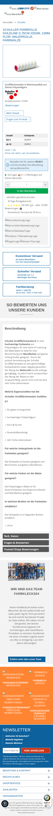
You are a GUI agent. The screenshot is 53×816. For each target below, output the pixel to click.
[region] (26, 60)
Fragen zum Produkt (17, 119)
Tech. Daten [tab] (11, 536)
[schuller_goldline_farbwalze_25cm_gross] (26, 60)
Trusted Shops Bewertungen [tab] (21, 549)
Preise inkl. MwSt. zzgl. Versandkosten (22, 153)
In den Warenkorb (26, 190)
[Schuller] (11, 94)
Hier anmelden (34, 750)
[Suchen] (16, 8)
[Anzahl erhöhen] (45, 184)
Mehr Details (13, 113)
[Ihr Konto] (41, 8)
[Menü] (5, 8)
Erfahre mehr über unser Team (25, 659)
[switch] (47, 805)
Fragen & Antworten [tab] (16, 542)
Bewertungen (12, 105)
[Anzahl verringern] (8, 184)
